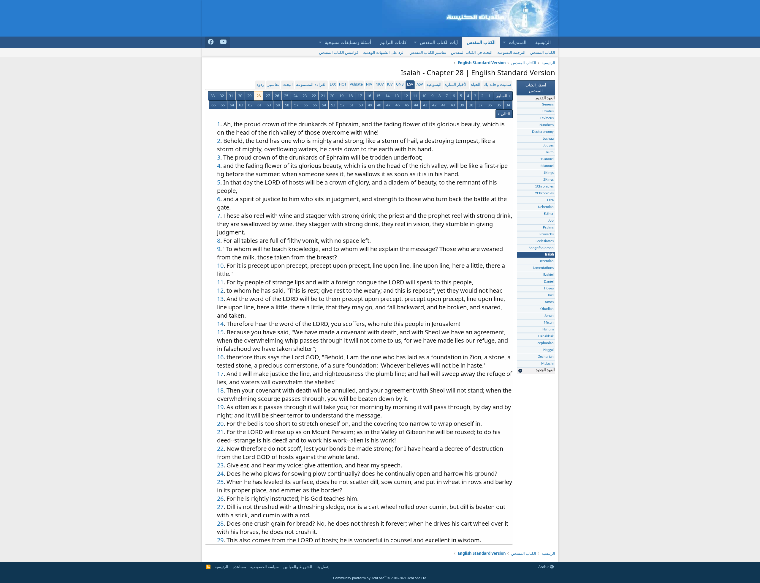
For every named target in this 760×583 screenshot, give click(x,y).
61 (259, 105)
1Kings (548, 173)
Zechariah (546, 357)
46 (397, 105)
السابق (501, 95)
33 (212, 95)
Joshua (548, 139)
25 (286, 95)
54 (324, 105)
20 (332, 95)
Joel (551, 295)
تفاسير (273, 85)
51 (351, 105)
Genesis (548, 104)
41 (443, 105)
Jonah (549, 316)
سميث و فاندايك (497, 85)
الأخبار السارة (456, 85)
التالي (505, 113)
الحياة (475, 85)
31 (231, 95)
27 (268, 95)
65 (223, 105)
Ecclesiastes (545, 241)
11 (415, 95)
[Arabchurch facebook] (211, 42)
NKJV (380, 84)
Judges (548, 145)
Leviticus (547, 118)
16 (369, 95)
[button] (504, 42)
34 (508, 105)
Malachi (547, 363)
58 (287, 105)
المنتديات (517, 42)
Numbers (546, 125)
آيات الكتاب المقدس (439, 42)
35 (499, 105)
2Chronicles (544, 193)
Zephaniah (545, 343)
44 (416, 105)
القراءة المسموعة (311, 85)
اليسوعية (433, 85)
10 (424, 95)
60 (269, 105)
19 (341, 95)
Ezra (550, 200)
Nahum (548, 329)
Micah (549, 322)
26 (277, 95)
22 (314, 95)
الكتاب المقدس (481, 42)
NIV (369, 84)
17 (360, 95)
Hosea (549, 288)
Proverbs (546, 234)
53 (333, 105)
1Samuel (547, 159)
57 (296, 105)
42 (434, 105)
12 (406, 95)
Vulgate (356, 84)
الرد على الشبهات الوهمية (384, 52)
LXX (333, 84)
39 (462, 105)
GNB (400, 84)
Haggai (548, 350)
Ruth (550, 152)
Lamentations (543, 268)
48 (379, 105)
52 (342, 105)
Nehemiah (546, 207)
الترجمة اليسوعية (511, 52)
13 (397, 95)
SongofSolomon (541, 248)
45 (407, 105)
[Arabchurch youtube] (223, 42)
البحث (287, 85)
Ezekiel (548, 275)
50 (361, 105)
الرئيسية (543, 42)
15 (378, 95)
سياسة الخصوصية (264, 566)
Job (551, 221)
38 (471, 105)
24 (295, 95)
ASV (420, 84)
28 (258, 95)
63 (241, 105)
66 (213, 105)
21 (323, 95)
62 (250, 105)
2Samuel (547, 166)
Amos (549, 302)
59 (278, 105)
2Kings (548, 180)
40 (453, 105)
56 (305, 105)
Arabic (544, 566)
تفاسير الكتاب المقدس (427, 52)
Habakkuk (546, 336)
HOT (342, 84)
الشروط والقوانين (297, 566)
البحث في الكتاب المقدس (472, 52)
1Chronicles (544, 186)
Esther (549, 214)
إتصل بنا (323, 566)
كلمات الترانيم (393, 42)
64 (232, 105)
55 (315, 105)
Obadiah (547, 309)
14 (387, 95)
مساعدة (239, 566)
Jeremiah (547, 261)
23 (305, 95)
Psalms (548, 227)
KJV (390, 84)
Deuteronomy (543, 132)
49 (370, 105)
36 (489, 105)
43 (425, 105)
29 (249, 95)
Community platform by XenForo (380, 578)
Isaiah (549, 254)
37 (480, 105)
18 (351, 95)
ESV (410, 84)
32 (222, 95)
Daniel (549, 281)
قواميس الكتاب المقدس (338, 52)
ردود (260, 85)
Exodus (548, 111)
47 (388, 105)
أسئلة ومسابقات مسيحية (348, 42)
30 (240, 95)
